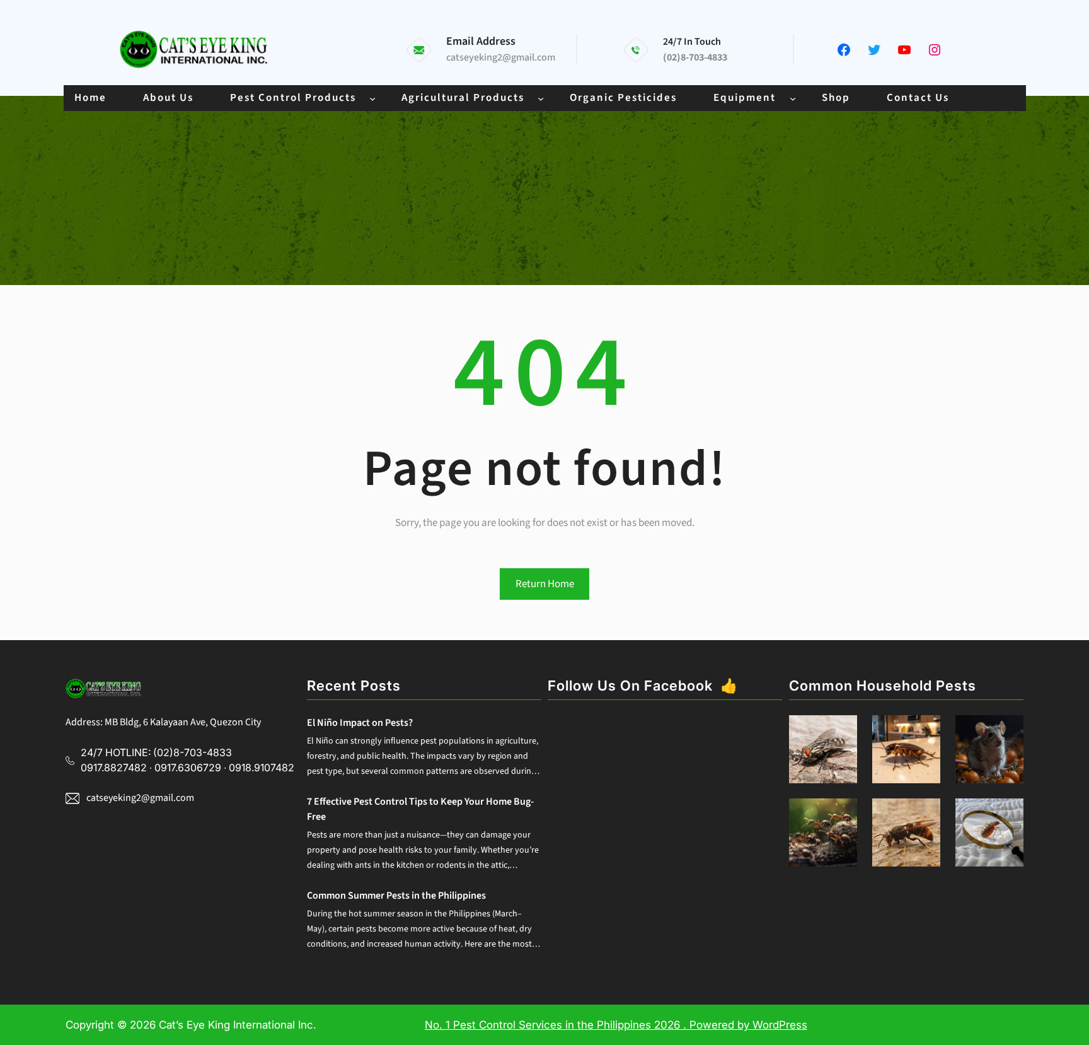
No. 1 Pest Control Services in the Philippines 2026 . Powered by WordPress (616, 1025)
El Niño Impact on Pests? (360, 723)
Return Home (545, 584)
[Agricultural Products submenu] (541, 98)
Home (90, 97)
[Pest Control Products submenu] (372, 98)
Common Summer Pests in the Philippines (396, 895)
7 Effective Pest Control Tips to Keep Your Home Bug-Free (420, 809)
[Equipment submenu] (793, 98)
